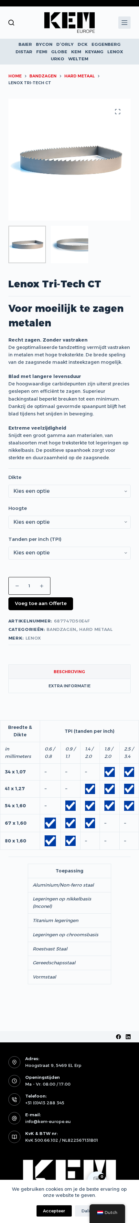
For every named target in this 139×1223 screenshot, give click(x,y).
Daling (88, 1210)
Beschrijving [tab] (69, 671)
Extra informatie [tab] (69, 685)
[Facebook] (118, 1036)
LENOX (115, 51)
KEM (76, 51)
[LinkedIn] (128, 1036)
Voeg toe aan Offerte (41, 603)
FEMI (41, 51)
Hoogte (17, 508)
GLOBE (59, 51)
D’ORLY (65, 44)
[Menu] (124, 22)
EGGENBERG (106, 44)
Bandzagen (61, 629)
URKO (57, 58)
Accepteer (54, 1210)
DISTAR (24, 51)
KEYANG (94, 51)
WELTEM (78, 58)
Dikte (14, 477)
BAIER (25, 44)
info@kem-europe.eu (48, 1121)
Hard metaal (95, 629)
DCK (83, 44)
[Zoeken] (11, 22)
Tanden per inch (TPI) (34, 539)
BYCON (44, 44)
